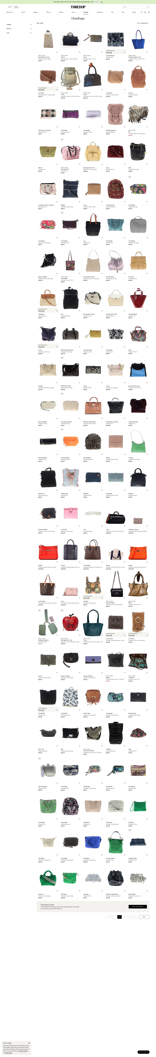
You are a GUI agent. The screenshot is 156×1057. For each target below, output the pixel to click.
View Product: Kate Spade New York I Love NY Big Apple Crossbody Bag (71, 627)
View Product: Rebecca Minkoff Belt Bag (48, 409)
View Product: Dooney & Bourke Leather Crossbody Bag (48, 517)
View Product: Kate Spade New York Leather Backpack (93, 156)
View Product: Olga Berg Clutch (93, 881)
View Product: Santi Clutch (138, 737)
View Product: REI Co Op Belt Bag (48, 737)
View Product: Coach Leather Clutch (93, 44)
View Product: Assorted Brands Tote (116, 44)
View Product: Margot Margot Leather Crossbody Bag (116, 664)
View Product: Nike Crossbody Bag (71, 737)
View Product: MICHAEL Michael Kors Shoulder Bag (71, 337)
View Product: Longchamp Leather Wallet (116, 481)
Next (144, 917)
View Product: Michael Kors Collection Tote (116, 409)
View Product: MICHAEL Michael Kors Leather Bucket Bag (116, 881)
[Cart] (149, 12)
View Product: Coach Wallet (93, 373)
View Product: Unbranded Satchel (48, 301)
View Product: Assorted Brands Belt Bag (71, 445)
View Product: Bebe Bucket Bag (138, 156)
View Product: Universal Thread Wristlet (93, 337)
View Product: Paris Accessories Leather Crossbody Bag (116, 589)
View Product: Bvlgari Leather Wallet (116, 445)
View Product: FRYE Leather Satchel (138, 589)
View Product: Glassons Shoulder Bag (138, 445)
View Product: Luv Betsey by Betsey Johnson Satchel (48, 192)
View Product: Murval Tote (48, 156)
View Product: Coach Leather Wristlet (48, 664)
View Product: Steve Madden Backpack (93, 445)
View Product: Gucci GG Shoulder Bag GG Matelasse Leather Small (71, 589)
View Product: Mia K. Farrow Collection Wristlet (48, 118)
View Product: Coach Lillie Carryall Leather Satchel (93, 81)
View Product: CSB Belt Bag (93, 517)
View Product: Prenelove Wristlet (138, 810)
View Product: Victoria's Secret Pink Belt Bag (71, 409)
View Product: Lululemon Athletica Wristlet (48, 627)
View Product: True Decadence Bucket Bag (116, 265)
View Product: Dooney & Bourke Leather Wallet (93, 664)
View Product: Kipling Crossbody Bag (71, 192)
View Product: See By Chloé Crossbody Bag (93, 700)
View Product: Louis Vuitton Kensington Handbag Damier (93, 553)
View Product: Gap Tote (93, 228)
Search (125, 7)
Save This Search (137, 906)
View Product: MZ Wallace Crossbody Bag (116, 810)
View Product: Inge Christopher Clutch (48, 774)
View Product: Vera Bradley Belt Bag (138, 192)
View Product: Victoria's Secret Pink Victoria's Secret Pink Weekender (93, 737)
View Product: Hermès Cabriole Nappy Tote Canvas (116, 553)
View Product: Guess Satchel (116, 156)
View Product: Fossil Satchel (138, 337)
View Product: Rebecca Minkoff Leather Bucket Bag (48, 265)
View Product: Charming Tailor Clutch (138, 846)
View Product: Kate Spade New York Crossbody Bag (48, 44)
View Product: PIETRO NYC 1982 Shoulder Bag (71, 373)
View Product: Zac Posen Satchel (138, 265)
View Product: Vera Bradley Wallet (71, 774)
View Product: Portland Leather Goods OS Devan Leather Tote (138, 44)
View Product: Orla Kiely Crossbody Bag (93, 589)
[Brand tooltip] (10, 28)
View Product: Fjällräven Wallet (93, 481)
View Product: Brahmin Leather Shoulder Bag (48, 373)
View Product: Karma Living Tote (71, 481)
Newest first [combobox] (144, 23)
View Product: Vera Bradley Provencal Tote (71, 265)
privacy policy (8, 1053)
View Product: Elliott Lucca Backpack (48, 481)
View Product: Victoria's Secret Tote (71, 156)
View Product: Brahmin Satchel (138, 481)
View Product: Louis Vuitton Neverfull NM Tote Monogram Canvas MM (48, 589)
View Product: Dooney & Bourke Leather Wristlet (71, 664)
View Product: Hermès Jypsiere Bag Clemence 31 (138, 553)
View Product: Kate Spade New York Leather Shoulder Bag (93, 265)
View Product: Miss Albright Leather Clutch (138, 881)
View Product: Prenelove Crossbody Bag (48, 881)
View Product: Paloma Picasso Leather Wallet (138, 700)
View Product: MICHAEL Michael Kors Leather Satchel (93, 409)
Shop (9, 7)
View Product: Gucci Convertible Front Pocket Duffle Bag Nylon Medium (116, 517)
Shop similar (109, 52)
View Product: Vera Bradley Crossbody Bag (48, 228)
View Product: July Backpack (71, 301)
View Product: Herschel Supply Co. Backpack (116, 118)
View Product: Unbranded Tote (93, 810)
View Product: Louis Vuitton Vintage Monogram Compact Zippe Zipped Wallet (116, 627)
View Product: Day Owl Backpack (138, 81)
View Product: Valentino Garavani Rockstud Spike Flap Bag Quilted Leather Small (138, 517)
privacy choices (23, 1051)
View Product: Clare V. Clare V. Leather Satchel (71, 44)
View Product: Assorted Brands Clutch (48, 445)
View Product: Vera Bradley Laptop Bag (138, 228)
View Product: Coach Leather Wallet (93, 192)
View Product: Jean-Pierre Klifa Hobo (116, 846)
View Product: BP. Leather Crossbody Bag (138, 118)
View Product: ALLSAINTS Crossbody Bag (116, 81)
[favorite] (57, 52)
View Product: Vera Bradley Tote (116, 228)
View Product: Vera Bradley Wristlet (71, 118)
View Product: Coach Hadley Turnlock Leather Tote (93, 627)
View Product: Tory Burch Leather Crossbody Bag (48, 81)
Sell (16, 7)
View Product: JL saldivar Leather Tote (138, 664)
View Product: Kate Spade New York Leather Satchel (138, 373)
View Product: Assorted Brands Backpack (116, 192)
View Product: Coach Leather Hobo (48, 337)
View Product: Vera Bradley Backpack (71, 700)
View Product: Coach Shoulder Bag (116, 373)
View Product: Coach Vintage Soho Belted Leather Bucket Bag (71, 81)
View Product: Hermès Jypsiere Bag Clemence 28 (48, 553)
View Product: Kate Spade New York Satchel (93, 301)
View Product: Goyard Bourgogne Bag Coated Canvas (71, 553)
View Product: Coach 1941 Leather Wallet (71, 517)
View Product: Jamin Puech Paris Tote (138, 409)
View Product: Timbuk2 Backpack (116, 737)
